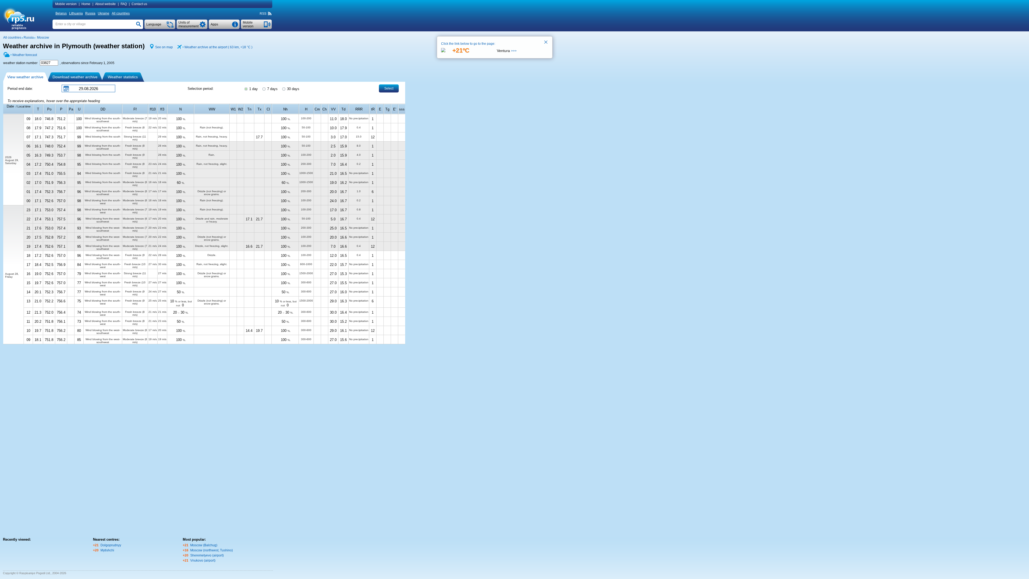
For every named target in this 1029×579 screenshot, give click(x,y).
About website (105, 4)
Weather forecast (24, 55)
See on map (164, 47)
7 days (272, 89)
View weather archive (25, 77)
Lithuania (76, 13)
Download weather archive (75, 77)
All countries (121, 13)
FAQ (124, 4)
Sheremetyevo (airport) (207, 555)
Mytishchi (107, 550)
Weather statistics (123, 77)
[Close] (546, 42)
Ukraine (103, 13)
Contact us (139, 4)
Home (85, 4)
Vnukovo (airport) (202, 560)
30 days (292, 89)
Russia (90, 13)
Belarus (61, 13)
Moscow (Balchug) (203, 545)
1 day (253, 89)
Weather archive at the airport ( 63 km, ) (218, 47)
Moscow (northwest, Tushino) (211, 550)
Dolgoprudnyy (110, 545)
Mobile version (66, 4)
